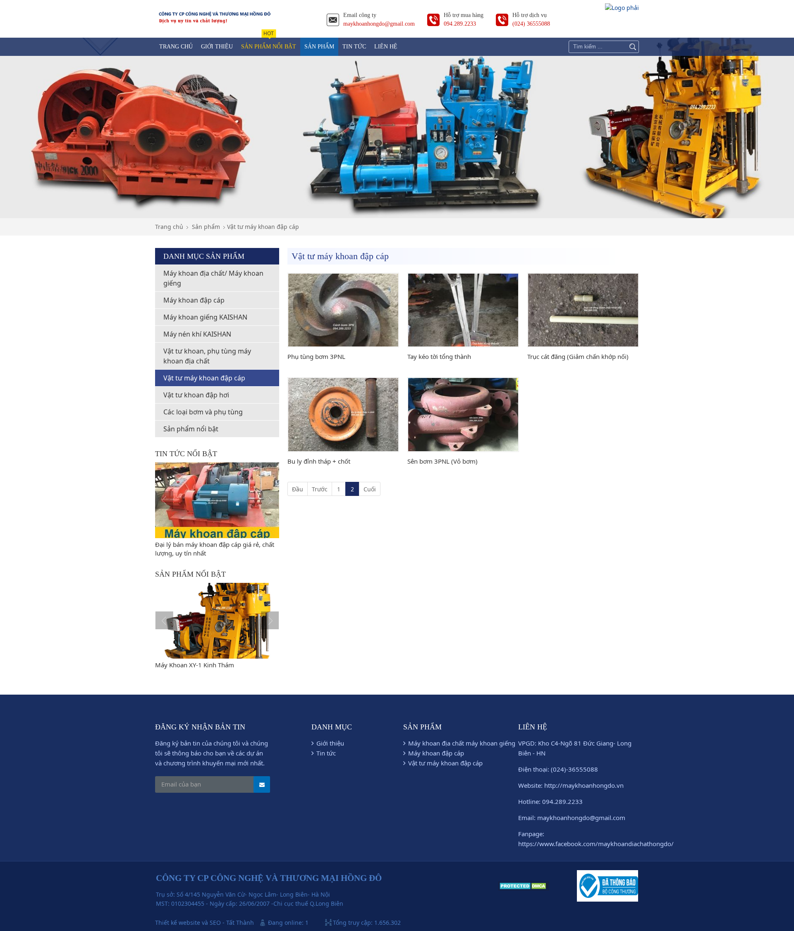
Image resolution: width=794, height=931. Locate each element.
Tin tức (326, 753)
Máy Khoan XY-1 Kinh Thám (194, 665)
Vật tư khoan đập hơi (196, 394)
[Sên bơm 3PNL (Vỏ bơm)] (463, 415)
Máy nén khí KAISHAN (197, 334)
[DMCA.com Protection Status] (523, 888)
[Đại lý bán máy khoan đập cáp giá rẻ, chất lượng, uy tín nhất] (217, 500)
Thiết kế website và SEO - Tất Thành (204, 922)
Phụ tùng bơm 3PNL (316, 356)
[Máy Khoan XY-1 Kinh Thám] (217, 621)
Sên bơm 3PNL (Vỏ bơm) (442, 461)
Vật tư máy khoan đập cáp (263, 227)
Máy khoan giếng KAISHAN (205, 317)
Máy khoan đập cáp (194, 300)
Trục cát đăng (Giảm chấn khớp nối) (578, 356)
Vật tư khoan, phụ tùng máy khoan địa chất (207, 356)
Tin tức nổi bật (186, 454)
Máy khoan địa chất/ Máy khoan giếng (213, 278)
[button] (164, 500)
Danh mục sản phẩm (203, 256)
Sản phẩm (206, 227)
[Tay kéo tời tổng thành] (463, 310)
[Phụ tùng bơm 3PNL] (343, 310)
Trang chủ (169, 227)
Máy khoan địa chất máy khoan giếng (461, 743)
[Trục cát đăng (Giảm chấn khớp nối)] (583, 310)
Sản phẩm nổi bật (190, 428)
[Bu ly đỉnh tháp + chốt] (343, 415)
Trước (320, 489)
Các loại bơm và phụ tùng (203, 411)
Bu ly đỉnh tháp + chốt (318, 461)
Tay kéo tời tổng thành (439, 356)
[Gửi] (262, 784)
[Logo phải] (622, 8)
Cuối (370, 489)
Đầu (297, 489)
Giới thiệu (330, 743)
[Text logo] (215, 24)
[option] (217, 510)
